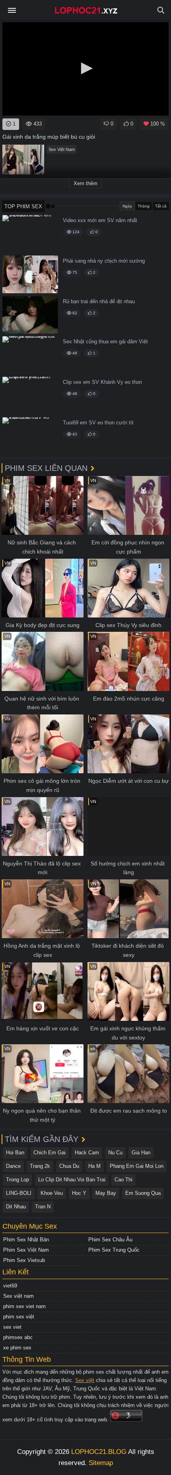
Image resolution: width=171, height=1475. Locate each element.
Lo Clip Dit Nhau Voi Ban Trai (71, 1180)
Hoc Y (79, 1193)
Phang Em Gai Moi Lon (136, 1166)
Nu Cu (115, 1153)
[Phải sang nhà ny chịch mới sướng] (30, 274)
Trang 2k (40, 1166)
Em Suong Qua (143, 1193)
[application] (85, 69)
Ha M (94, 1166)
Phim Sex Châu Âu (110, 1240)
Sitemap (101, 1463)
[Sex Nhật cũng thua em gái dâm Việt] (30, 355)
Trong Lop (17, 1180)
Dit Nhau (16, 1207)
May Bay (105, 1193)
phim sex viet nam (24, 1306)
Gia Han (141, 1153)
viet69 (10, 1286)
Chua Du (69, 1166)
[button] (85, 68)
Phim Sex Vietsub (24, 1260)
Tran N (43, 1207)
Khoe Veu (52, 1193)
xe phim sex (17, 1348)
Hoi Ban (15, 1153)
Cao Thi (123, 1180)
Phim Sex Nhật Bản (26, 1240)
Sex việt (84, 1380)
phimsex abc (18, 1337)
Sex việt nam (18, 1296)
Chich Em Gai (49, 1153)
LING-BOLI (18, 1193)
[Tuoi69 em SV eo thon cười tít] (30, 436)
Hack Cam (87, 1153)
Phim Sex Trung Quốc (114, 1250)
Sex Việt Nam (62, 149)
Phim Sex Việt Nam (26, 1250)
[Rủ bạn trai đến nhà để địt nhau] (30, 315)
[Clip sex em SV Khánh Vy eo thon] (30, 395)
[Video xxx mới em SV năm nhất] (30, 234)
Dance (13, 1166)
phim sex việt (18, 1317)
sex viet (12, 1327)
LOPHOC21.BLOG (98, 1452)
